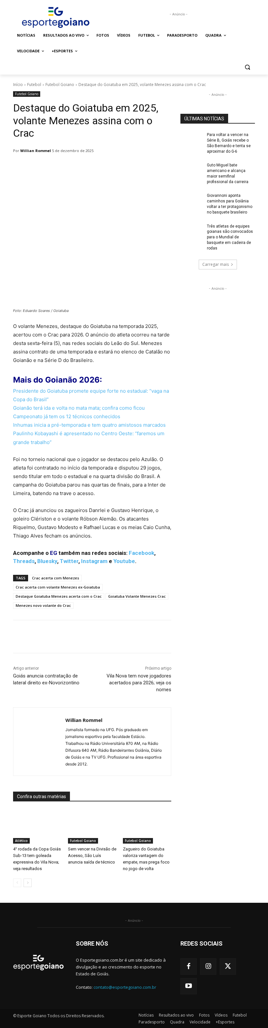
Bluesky (47, 561)
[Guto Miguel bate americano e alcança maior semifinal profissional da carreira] (191, 170)
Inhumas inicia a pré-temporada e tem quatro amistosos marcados (90, 425)
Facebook (141, 553)
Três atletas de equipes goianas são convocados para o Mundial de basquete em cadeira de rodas (230, 237)
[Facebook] (188, 966)
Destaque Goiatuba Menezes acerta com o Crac (59, 596)
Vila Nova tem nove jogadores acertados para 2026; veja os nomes (139, 683)
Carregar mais (215, 264)
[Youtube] (188, 986)
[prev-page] (17, 883)
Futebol (34, 84)
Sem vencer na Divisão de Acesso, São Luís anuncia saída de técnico (92, 856)
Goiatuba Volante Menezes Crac (137, 596)
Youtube (124, 561)
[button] (247, 67)
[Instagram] (208, 966)
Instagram (94, 561)
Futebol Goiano (59, 84)
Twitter (69, 561)
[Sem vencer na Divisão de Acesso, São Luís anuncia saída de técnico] (92, 827)
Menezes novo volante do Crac (43, 605)
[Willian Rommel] (39, 741)
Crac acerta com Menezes (55, 577)
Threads (24, 561)
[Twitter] (228, 966)
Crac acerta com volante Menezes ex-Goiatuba (58, 587)
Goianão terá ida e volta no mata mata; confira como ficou (79, 408)
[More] (181, 636)
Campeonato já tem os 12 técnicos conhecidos (68, 416)
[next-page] (28, 883)
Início (18, 84)
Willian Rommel (35, 150)
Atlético (21, 840)
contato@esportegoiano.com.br (124, 987)
